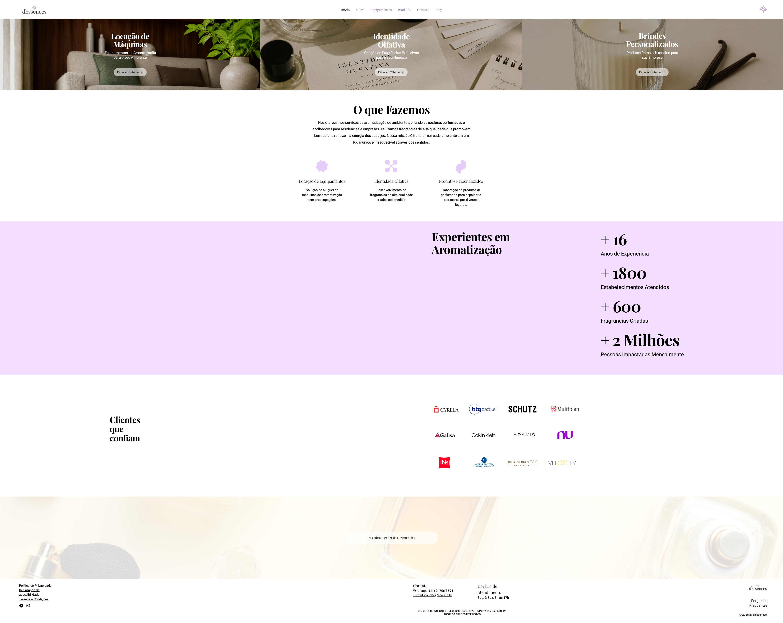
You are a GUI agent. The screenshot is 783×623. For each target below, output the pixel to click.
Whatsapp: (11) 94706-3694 (433, 590)
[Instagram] (28, 605)
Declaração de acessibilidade (29, 592)
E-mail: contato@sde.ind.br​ (432, 595)
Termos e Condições (34, 599)
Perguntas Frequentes (758, 603)
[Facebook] (21, 605)
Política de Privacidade (35, 585)
